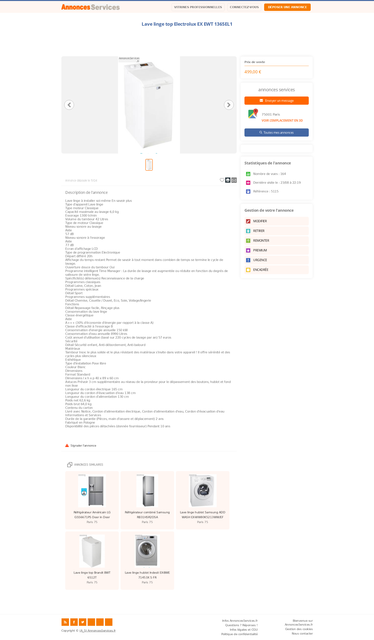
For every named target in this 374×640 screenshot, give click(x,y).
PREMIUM (260, 250)
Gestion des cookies (299, 629)
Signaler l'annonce (83, 445)
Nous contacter (302, 633)
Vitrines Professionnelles (198, 7)
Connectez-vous (244, 7)
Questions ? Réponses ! (241, 625)
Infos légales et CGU (244, 629)
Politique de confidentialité (239, 634)
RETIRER (259, 231)
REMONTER (261, 240)
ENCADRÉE (260, 270)
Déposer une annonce (287, 7)
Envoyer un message (279, 100)
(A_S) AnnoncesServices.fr (97, 630)
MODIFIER (260, 221)
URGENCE (260, 260)
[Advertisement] (187, 41)
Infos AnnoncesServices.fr (240, 620)
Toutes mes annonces (279, 132)
